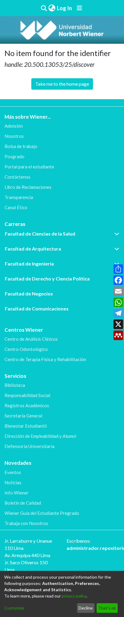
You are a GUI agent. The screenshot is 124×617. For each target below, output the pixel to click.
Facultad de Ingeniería (29, 263)
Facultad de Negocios (29, 293)
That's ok (107, 607)
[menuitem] (52, 8)
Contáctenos (17, 176)
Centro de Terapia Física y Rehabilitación (45, 359)
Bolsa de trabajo (21, 146)
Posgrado (14, 156)
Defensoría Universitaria (29, 446)
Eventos (13, 472)
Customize (14, 607)
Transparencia (19, 197)
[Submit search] (44, 8)
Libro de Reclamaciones (28, 187)
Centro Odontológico (26, 349)
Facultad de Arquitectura (33, 248)
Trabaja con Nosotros (26, 523)
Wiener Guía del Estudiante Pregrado (42, 513)
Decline (86, 607)
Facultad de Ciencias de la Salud (40, 233)
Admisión (14, 126)
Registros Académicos (27, 405)
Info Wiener (17, 492)
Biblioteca (15, 385)
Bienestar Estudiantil (26, 426)
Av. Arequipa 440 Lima (27, 555)
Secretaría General (23, 415)
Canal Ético (16, 207)
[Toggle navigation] (79, 8)
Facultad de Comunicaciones (37, 308)
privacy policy (74, 595)
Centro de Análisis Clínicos (31, 339)
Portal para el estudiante (29, 166)
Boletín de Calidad (23, 503)
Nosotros (14, 136)
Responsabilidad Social (27, 395)
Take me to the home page (62, 84)
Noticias (13, 482)
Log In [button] (65, 8)
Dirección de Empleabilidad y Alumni (40, 436)
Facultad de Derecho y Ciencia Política (47, 278)
